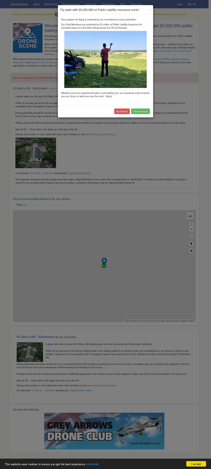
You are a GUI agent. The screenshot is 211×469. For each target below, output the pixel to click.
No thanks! (122, 111)
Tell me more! (140, 111)
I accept (196, 464)
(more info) (92, 464)
